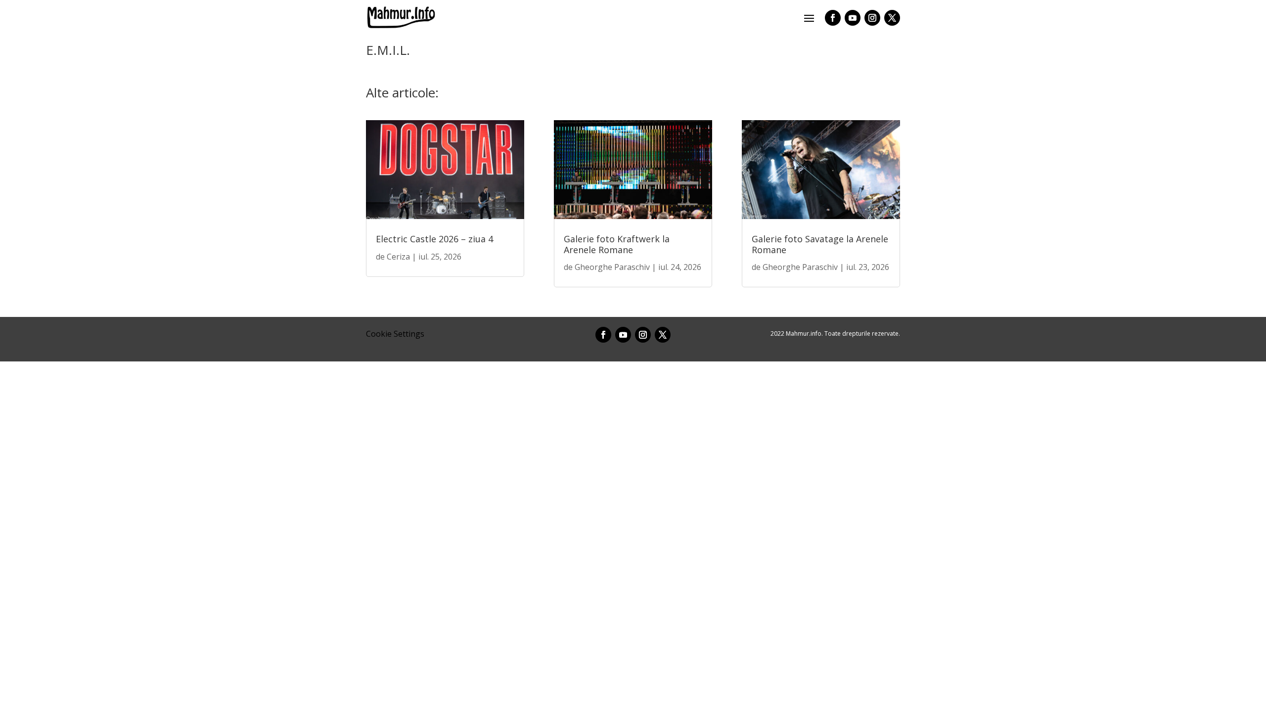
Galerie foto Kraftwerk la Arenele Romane (617, 244)
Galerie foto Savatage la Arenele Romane (820, 244)
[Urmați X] (892, 18)
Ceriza (398, 256)
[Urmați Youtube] (852, 18)
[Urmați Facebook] (833, 18)
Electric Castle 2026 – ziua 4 (434, 239)
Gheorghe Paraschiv (612, 267)
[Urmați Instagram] (872, 18)
